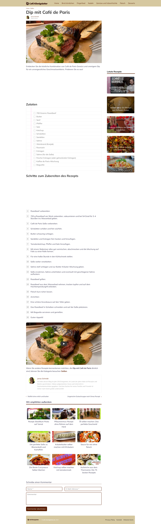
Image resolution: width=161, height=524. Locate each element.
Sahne (39, 140)
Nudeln (91, 3)
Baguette (40, 165)
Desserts (131, 3)
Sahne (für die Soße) (45, 154)
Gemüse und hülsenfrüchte (106, 3)
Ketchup (40, 130)
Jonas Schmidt (35, 16)
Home (56, 3)
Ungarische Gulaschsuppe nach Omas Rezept (83, 396)
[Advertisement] (64, 86)
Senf (38, 120)
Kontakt (119, 520)
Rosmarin (40, 147)
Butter (39, 116)
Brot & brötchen (68, 3)
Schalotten (41, 134)
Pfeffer (39, 123)
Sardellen (40, 137)
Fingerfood (81, 3)
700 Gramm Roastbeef (46, 113)
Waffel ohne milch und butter (38, 396)
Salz (38, 127)
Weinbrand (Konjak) (45, 144)
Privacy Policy (110, 520)
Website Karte (128, 520)
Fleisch (122, 3)
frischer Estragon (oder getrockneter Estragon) (56, 158)
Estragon (40, 151)
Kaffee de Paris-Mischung (47, 161)
